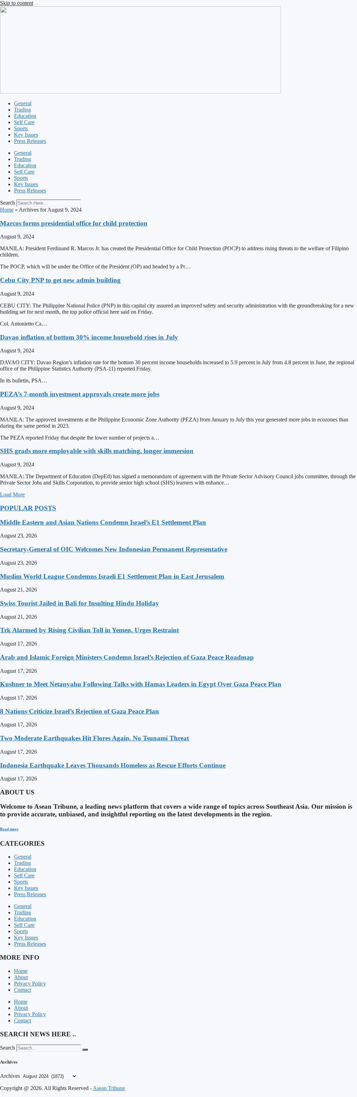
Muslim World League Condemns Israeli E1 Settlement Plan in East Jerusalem (112, 576)
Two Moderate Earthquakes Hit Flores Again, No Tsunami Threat (94, 738)
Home (7, 210)
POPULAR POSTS (28, 508)
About (21, 977)
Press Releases (30, 141)
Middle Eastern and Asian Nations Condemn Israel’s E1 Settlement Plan (103, 522)
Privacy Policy (30, 983)
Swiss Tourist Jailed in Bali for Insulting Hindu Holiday (79, 603)
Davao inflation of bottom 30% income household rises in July (89, 337)
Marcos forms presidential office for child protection (73, 223)
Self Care (24, 122)
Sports (21, 128)
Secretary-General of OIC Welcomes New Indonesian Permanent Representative (113, 549)
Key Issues (26, 135)
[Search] (85, 1050)
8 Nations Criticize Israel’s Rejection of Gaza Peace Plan (79, 711)
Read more (9, 829)
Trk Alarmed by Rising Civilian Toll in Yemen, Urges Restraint (89, 630)
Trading (22, 110)
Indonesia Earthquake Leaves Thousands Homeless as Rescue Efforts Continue (113, 765)
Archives (10, 1076)
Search (7, 203)
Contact (22, 990)
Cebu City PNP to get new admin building (60, 280)
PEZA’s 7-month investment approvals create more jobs (79, 394)
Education (25, 116)
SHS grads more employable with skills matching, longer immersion (96, 451)
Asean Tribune (109, 1088)
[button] (12, 494)
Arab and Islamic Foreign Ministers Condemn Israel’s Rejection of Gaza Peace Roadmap (127, 657)
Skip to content (16, 3)
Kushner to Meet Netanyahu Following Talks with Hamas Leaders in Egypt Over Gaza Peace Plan (140, 684)
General (22, 103)
